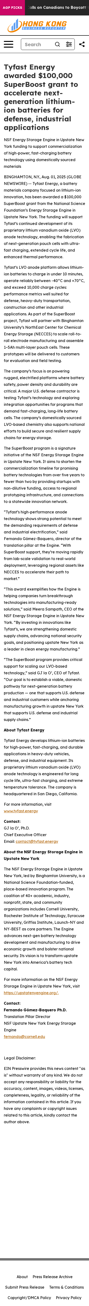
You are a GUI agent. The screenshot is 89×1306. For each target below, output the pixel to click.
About (22, 1276)
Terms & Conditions (66, 1287)
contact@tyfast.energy (37, 841)
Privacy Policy (68, 1297)
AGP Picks (12, 7)
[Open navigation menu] (8, 44)
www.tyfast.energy (21, 811)
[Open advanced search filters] (69, 44)
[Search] (57, 44)
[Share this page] (82, 44)
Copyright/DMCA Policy (29, 1297)
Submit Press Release (24, 1287)
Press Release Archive (53, 1276)
